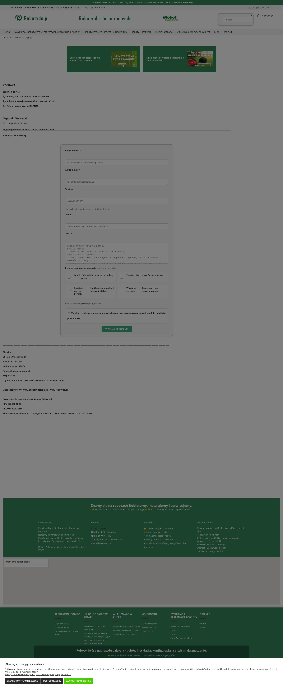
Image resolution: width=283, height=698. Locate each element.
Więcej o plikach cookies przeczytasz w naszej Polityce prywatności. (38, 674)
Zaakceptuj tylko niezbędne (22, 681)
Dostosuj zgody (52, 681)
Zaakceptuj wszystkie (78, 681)
